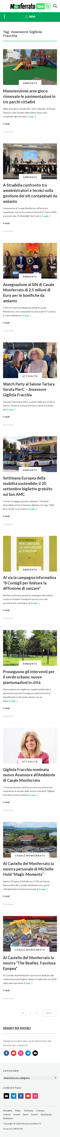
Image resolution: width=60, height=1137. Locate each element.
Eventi (34, 1114)
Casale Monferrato (30, 855)
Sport (25, 1114)
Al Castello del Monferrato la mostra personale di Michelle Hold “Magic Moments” (28, 869)
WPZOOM (18, 1129)
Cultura (7, 1114)
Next (49, 1013)
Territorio (28, 1110)
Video (18, 1110)
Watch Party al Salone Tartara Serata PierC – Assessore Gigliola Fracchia (29, 389)
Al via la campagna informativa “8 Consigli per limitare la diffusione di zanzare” (29, 583)
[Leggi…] (32, 116)
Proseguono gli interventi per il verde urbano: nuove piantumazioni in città (28, 677)
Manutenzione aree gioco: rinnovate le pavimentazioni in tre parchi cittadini (29, 96)
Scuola (16, 1114)
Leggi (6, 123)
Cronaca (40, 1110)
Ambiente (30, 83)
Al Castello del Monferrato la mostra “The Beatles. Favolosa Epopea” (29, 963)
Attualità (30, 376)
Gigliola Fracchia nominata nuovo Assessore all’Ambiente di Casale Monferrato (29, 775)
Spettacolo (46, 1114)
